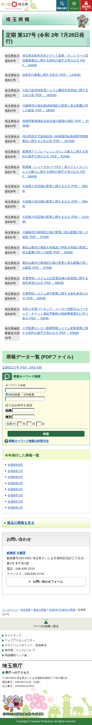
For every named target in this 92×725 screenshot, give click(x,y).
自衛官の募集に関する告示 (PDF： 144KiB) (51, 74)
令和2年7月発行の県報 (62, 609)
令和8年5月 (15, 483)
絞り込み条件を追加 (18, 405)
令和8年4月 (15, 489)
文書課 (20, 553)
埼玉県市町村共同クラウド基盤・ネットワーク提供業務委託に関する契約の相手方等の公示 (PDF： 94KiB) (55, 60)
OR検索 (29, 394)
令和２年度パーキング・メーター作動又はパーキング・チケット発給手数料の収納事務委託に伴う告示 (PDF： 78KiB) (55, 313)
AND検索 (14, 394)
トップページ (10, 609)
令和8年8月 (15, 465)
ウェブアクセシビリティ (20, 640)
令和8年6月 (15, 477)
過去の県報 (39, 609)
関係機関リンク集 (16, 655)
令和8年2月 (15, 501)
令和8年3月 (15, 495)
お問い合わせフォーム (48, 581)
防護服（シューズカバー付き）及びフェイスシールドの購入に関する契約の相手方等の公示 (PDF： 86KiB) (55, 171)
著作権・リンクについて (20, 650)
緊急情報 (86, 6)
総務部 (11, 553)
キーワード (15, 385)
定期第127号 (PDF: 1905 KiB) (22, 367)
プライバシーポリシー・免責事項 (25, 645)
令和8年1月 (15, 507)
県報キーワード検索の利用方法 (29, 441)
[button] (62, 5)
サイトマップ (13, 635)
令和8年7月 (15, 471)
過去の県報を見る (20, 523)
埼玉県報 (25, 609)
